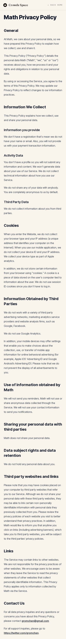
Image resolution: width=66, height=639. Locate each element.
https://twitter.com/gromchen (21, 633)
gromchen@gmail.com (35, 620)
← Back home (55, 5)
